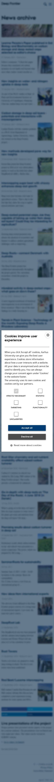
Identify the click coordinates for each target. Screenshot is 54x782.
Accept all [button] (27, 427)
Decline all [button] (27, 436)
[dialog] (27, 391)
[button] (27, 445)
